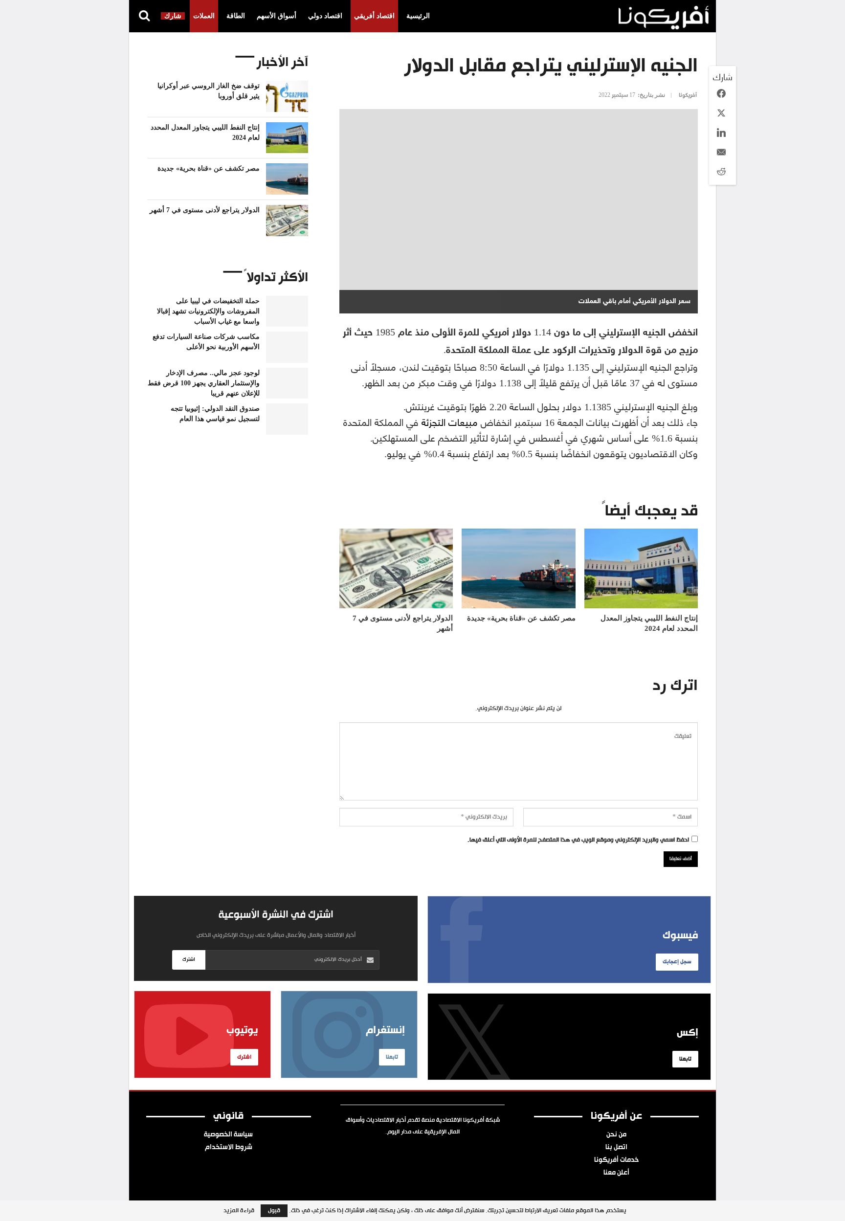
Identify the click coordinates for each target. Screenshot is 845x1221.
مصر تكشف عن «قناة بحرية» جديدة (208, 168)
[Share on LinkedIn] (721, 132)
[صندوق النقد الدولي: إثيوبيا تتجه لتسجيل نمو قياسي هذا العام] (287, 419)
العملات (204, 16)
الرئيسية (418, 16)
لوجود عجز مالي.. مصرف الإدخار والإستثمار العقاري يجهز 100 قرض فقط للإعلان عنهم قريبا (204, 383)
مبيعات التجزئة (450, 421)
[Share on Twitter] (721, 113)
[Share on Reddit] (721, 171)
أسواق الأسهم (276, 16)
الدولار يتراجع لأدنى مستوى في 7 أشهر (205, 210)
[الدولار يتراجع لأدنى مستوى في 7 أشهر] (396, 568)
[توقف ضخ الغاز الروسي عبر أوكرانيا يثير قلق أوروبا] (287, 96)
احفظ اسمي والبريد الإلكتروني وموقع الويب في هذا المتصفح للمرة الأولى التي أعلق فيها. (578, 840)
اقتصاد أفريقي (374, 16)
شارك (172, 16)
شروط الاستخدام (228, 1148)
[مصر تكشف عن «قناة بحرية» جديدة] (518, 568)
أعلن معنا (616, 1173)
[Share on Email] (721, 152)
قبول (274, 1210)
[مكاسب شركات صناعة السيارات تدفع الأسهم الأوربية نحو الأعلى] (287, 347)
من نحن (616, 1135)
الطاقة (235, 16)
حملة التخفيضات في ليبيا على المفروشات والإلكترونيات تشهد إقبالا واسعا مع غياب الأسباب (208, 311)
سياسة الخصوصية (228, 1135)
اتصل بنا (616, 1148)
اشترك (188, 959)
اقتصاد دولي (325, 16)
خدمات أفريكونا (616, 1160)
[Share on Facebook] (721, 93)
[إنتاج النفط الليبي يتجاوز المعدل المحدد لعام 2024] (641, 568)
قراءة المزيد (238, 1210)
